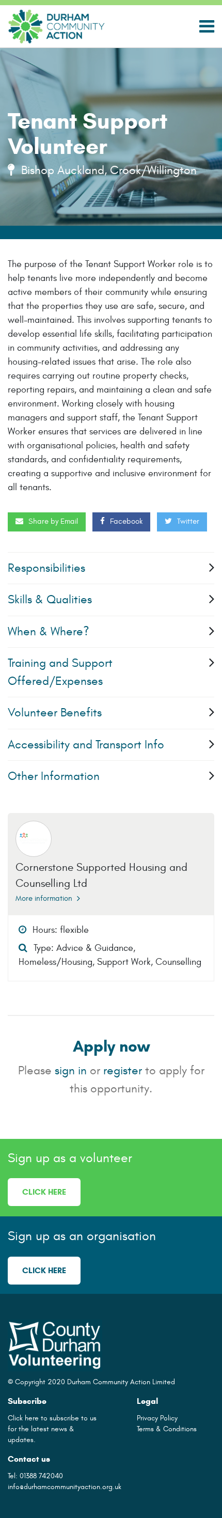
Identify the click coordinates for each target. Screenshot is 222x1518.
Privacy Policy (157, 1418)
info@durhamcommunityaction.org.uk (64, 1486)
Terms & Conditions (167, 1429)
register (122, 1070)
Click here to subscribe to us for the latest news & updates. (52, 1429)
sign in (71, 1070)
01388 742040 (41, 1476)
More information (44, 898)
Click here (44, 1192)
